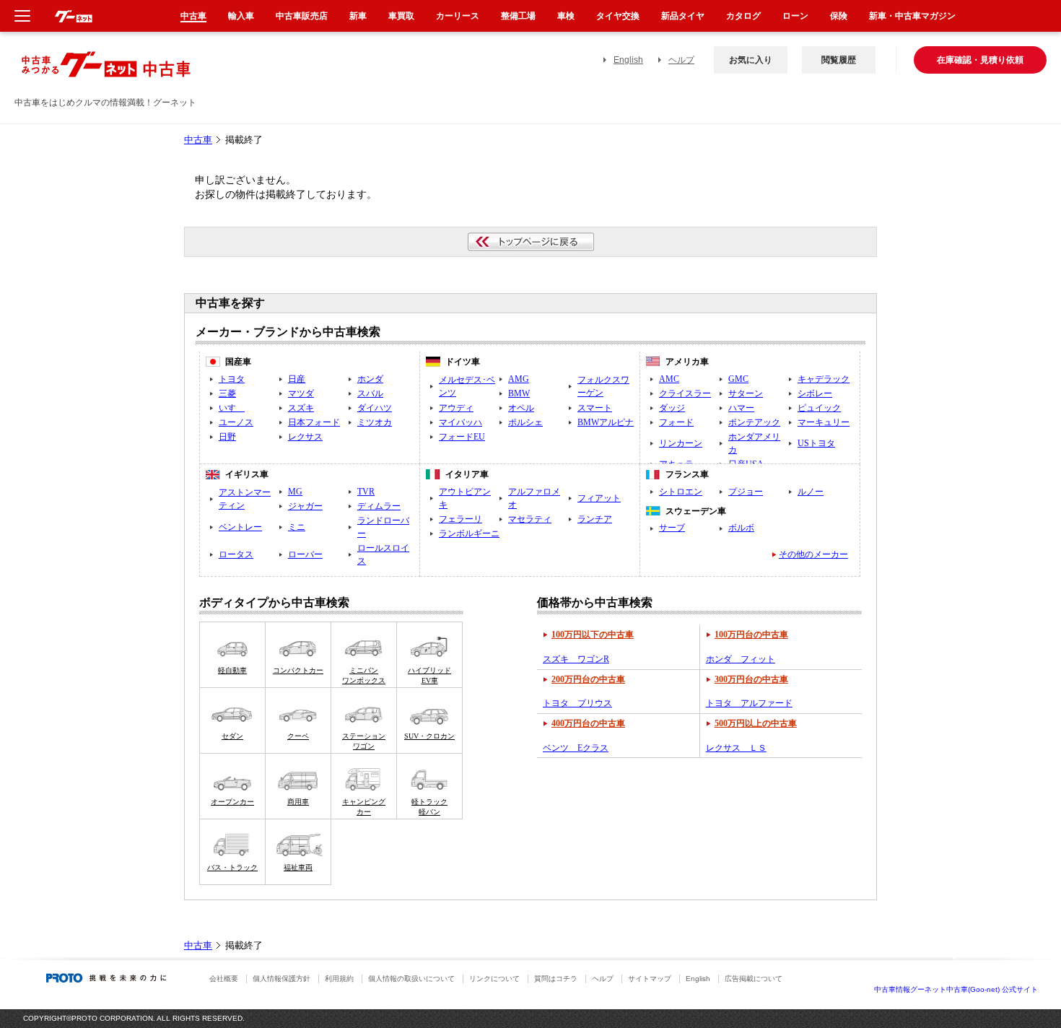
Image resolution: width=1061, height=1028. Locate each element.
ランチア (594, 519)
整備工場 (518, 16)
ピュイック (819, 408)
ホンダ (370, 379)
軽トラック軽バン (429, 807)
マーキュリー (824, 422)
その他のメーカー (813, 554)
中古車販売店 (302, 16)
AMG (518, 379)
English (628, 60)
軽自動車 (232, 670)
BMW (519, 393)
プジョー (745, 492)
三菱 (227, 393)
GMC (738, 379)
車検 (566, 16)
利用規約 (339, 979)
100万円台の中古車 (751, 635)
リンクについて (494, 979)
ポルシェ (525, 422)
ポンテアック (754, 422)
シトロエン (680, 492)
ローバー (305, 554)
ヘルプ (681, 60)
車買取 (401, 16)
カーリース (457, 16)
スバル (370, 393)
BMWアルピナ (605, 422)
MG (295, 492)
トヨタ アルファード (749, 703)
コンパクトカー (298, 670)
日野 (227, 437)
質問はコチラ (555, 979)
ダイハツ (374, 408)
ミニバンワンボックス (363, 675)
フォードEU (462, 437)
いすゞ (232, 408)
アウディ (456, 408)
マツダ (301, 393)
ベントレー (240, 527)
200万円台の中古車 (588, 679)
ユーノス (236, 422)
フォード (676, 422)
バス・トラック (232, 867)
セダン (232, 736)
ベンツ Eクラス (575, 748)
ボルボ (741, 528)
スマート (594, 408)
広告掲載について (753, 979)
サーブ (672, 528)
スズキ (301, 408)
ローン (795, 16)
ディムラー (379, 506)
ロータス (236, 554)
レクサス (305, 437)
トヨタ (232, 379)
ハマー (741, 408)
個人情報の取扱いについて (411, 979)
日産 (296, 379)
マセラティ (529, 519)
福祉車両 (298, 867)
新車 (358, 16)
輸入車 (241, 16)
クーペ (298, 736)
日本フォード (314, 422)
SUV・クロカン (429, 736)
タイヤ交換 (617, 16)
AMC (669, 379)
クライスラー (685, 393)
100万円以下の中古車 (592, 635)
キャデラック (824, 379)
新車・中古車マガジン (912, 16)
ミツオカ (374, 422)
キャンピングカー (363, 807)
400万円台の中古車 (588, 723)
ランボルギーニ (469, 533)
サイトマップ (649, 979)
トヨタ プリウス (577, 703)
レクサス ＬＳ (736, 748)
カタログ (743, 16)
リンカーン (680, 443)
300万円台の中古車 (751, 679)
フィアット (599, 498)
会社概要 (223, 979)
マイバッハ (460, 422)
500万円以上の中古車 (756, 723)
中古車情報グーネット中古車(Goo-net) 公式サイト (956, 989)
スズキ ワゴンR (576, 659)
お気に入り (750, 60)
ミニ (296, 527)
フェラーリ (460, 519)
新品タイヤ (682, 16)
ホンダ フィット (740, 659)
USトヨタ (816, 443)
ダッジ (672, 408)
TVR (366, 492)
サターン (745, 393)
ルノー (811, 492)
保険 (838, 16)
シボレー (815, 393)
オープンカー (232, 802)
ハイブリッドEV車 (429, 675)
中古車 (198, 140)
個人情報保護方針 (281, 979)
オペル (521, 408)
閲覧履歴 (838, 60)
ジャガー (305, 506)
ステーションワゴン (363, 741)
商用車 (298, 802)
